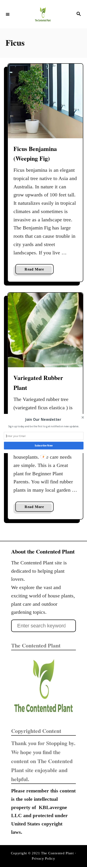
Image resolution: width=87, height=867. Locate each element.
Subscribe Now (43, 445)
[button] (43, 419)
